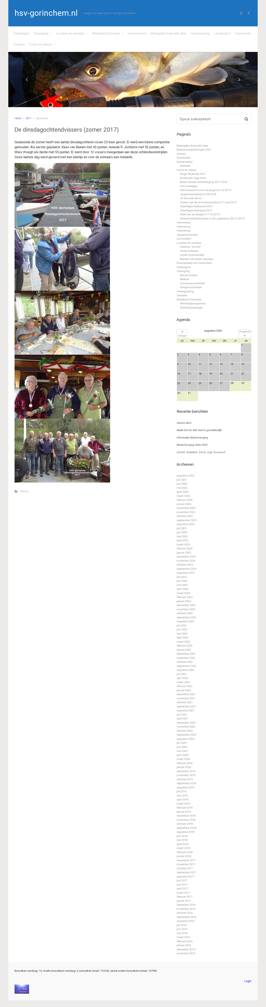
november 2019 (186, 775)
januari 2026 (184, 504)
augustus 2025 (185, 524)
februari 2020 (184, 763)
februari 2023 (184, 645)
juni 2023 (182, 629)
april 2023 (182, 637)
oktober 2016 (185, 912)
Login (247, 981)
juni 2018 (182, 836)
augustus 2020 (185, 738)
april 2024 (182, 588)
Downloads (243, 33)
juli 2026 (181, 479)
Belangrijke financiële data (168, 33)
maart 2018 (183, 848)
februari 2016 (184, 941)
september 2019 (186, 783)
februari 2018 (184, 852)
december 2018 (186, 815)
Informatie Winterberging (192, 437)
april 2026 (182, 491)
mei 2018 (182, 840)
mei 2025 (182, 536)
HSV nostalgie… (189, 186)
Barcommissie (188, 275)
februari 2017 (184, 896)
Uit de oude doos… (191, 198)
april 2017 (182, 888)
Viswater (182, 295)
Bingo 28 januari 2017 (193, 173)
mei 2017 (182, 884)
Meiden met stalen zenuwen (196, 259)
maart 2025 (183, 544)
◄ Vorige (182, 333)
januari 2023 (184, 649)
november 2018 (186, 819)
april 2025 (182, 540)
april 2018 (182, 844)
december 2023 (186, 605)
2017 (28, 118)
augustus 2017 (185, 876)
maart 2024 (183, 593)
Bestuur (184, 279)
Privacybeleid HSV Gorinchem (194, 263)
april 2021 (182, 718)
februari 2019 (184, 807)
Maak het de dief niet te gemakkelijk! (199, 430)
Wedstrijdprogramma (193, 303)
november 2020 (186, 726)
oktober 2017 (185, 868)
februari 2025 (184, 548)
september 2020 (186, 734)
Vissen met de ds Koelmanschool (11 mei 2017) (208, 202)
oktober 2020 (185, 730)
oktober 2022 (185, 661)
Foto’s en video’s (40, 44)
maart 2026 (183, 495)
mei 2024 (182, 585)
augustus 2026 (185, 475)
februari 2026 (184, 499)
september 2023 (186, 617)
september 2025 (186, 520)
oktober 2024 (185, 564)
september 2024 (186, 568)
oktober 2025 (185, 516)
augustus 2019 (185, 787)
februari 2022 (184, 686)
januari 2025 (184, 552)
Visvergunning (200, 33)
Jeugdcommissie (187, 234)
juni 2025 (182, 532)
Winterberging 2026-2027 (192, 444)
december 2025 (186, 508)
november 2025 (186, 512)
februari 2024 (184, 597)
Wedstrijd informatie (106, 33)
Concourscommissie (192, 283)
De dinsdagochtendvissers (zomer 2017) (67, 129)
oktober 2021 (185, 702)
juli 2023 (181, 625)
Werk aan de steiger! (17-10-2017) (200, 214)
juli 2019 (181, 791)
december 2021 (186, 694)
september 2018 (186, 827)
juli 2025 (181, 528)
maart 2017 (183, 892)
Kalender (185, 165)
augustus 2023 (185, 621)
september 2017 (186, 872)
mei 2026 (182, 487)
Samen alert (184, 422)
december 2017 (186, 860)
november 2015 (186, 953)
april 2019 (182, 799)
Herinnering (183, 222)
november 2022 (186, 657)
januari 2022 (184, 690)
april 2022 (182, 678)
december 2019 (186, 771)
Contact (19, 44)
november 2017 (186, 864)
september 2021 (186, 706)
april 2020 (182, 755)
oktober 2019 (185, 779)
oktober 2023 (185, 613)
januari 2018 (184, 856)
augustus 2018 (185, 831)
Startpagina (21, 33)
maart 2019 (183, 803)
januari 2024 (184, 601)
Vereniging (41, 33)
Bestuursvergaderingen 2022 (194, 149)
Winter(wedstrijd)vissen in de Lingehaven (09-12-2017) (212, 218)
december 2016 (186, 904)
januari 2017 (184, 900)
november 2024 (186, 560)
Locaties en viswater (70, 33)
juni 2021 (182, 714)
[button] (27, 79)
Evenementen (137, 33)
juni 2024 (182, 580)
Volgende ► (245, 333)
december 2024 (186, 556)
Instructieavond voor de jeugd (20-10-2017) (206, 190)
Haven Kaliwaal (189, 250)
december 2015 (186, 949)
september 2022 (186, 666)
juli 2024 (181, 576)
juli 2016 (181, 925)
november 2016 (186, 908)
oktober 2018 (185, 823)
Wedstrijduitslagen (191, 307)
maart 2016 (183, 937)
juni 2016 (182, 929)
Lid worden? (222, 33)
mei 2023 (182, 633)
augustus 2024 (185, 572)
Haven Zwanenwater (192, 254)
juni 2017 (182, 880)
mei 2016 (182, 933)
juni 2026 (182, 483)
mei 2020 (182, 750)
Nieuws (24, 491)
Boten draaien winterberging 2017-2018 (203, 182)
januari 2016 (184, 945)
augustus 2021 (185, 710)
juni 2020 (182, 747)
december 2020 (186, 722)
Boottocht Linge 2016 (193, 178)
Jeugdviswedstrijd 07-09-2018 (198, 194)
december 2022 (186, 653)
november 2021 (186, 698)
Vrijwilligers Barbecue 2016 (196, 206)
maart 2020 (183, 759)
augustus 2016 (185, 920)
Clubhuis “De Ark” (190, 246)
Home (18, 118)
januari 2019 (184, 811)
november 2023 (186, 609)
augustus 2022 (185, 669)
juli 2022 (181, 674)
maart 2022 (183, 682)
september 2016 (186, 917)
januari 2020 (184, 767)
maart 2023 (183, 641)
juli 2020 (181, 742)
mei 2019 (182, 795)
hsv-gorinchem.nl (46, 13)
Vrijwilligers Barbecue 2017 (196, 210)
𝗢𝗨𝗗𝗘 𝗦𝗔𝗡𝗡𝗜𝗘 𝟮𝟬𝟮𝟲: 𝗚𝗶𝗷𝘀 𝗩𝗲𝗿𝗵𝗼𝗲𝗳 (201, 452)
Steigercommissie (191, 287)
